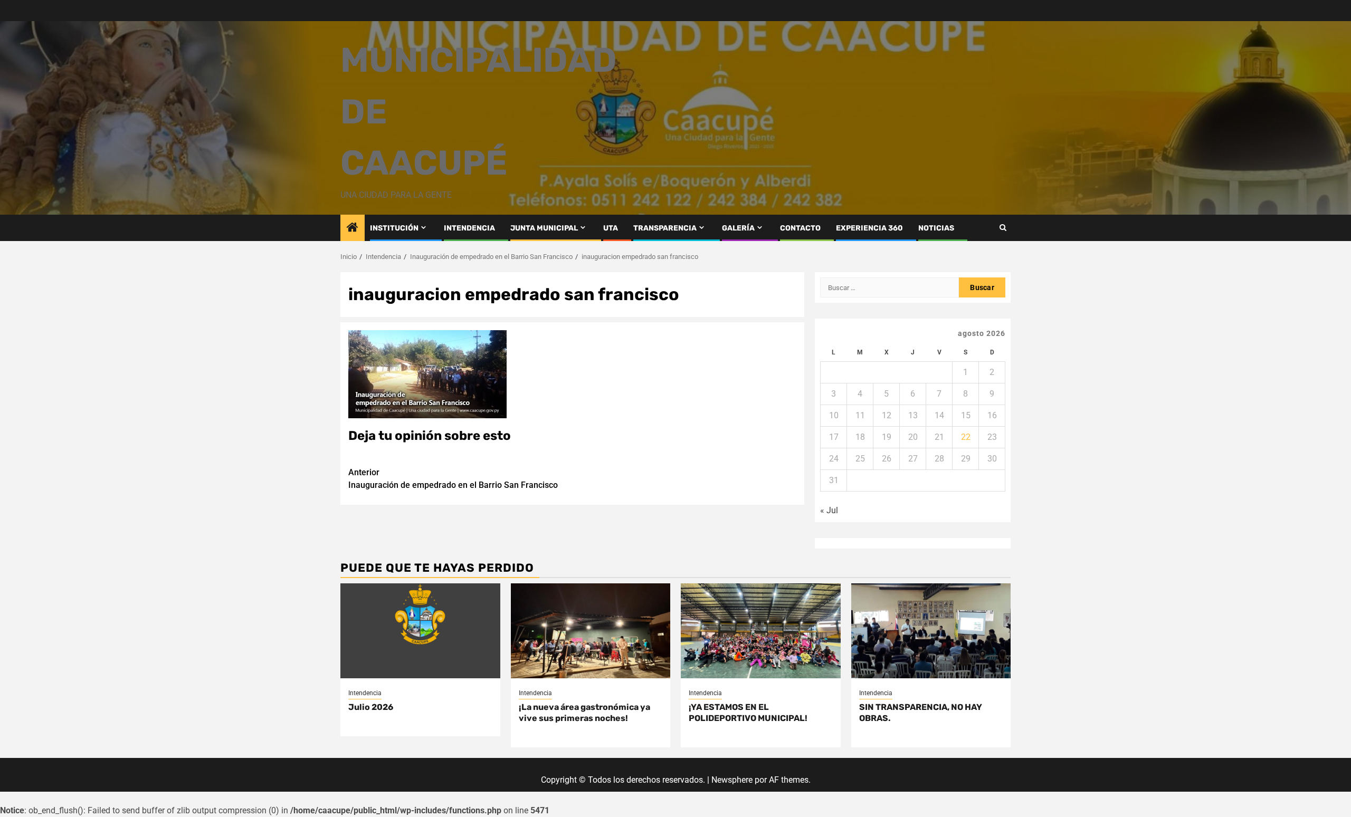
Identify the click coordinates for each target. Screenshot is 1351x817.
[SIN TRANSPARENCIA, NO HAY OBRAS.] (931, 630)
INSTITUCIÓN (394, 228)
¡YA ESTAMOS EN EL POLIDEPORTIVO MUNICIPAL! (748, 712)
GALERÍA (738, 228)
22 (966, 437)
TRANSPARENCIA (665, 228)
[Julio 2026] (420, 630)
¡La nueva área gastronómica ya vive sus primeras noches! (584, 712)
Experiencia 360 (869, 228)
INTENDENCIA (469, 228)
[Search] (1003, 227)
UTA (610, 228)
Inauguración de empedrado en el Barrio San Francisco (453, 478)
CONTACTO (800, 228)
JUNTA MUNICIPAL (544, 228)
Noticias (936, 228)
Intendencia (365, 693)
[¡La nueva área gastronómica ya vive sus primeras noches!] (591, 630)
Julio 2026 (370, 707)
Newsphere (732, 780)
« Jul (829, 510)
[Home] (352, 228)
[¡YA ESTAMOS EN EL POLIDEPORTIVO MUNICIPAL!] (761, 630)
